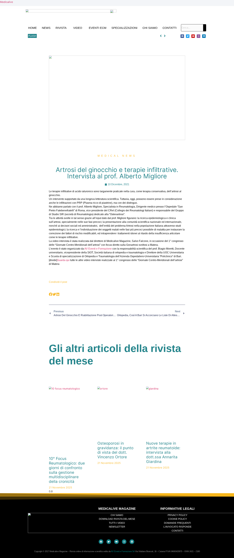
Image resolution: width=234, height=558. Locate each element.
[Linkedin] (204, 36)
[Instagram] (198, 36)
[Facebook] (182, 36)
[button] (61, 28)
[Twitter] (187, 36)
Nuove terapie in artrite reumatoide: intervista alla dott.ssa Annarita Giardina (163, 452)
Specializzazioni (124, 27)
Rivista (61, 27)
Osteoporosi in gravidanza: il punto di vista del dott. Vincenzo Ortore (115, 450)
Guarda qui (63, 260)
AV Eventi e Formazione (98, 248)
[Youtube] (193, 36)
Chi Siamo (149, 27)
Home (32, 27)
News (46, 27)
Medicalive (6, 2)
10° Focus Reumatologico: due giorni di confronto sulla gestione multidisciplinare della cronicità (86, 36)
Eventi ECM (97, 27)
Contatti (170, 27)
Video (77, 27)
